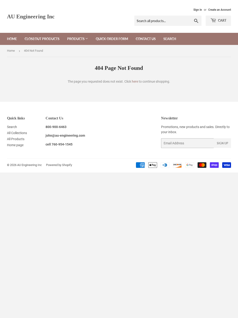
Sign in (197, 9)
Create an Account (219, 9)
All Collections (17, 133)
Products (76, 39)
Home (12, 39)
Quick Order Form (112, 39)
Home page (15, 145)
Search (169, 39)
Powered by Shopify (59, 165)
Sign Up (222, 143)
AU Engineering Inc (31, 16)
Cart (221, 20)
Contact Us (146, 39)
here (135, 81)
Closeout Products (42, 39)
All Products (15, 139)
